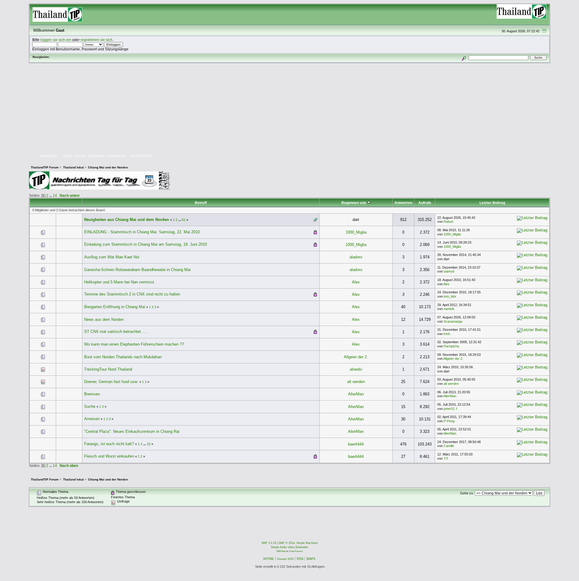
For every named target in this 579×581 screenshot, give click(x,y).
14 (55, 195)
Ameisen (92, 419)
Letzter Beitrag (492, 203)
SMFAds (280, 551)
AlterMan (356, 394)
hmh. (447, 334)
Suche (89, 406)
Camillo (449, 446)
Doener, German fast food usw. (111, 381)
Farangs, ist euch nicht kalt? (109, 444)
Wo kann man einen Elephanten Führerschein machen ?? (134, 344)
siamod (449, 271)
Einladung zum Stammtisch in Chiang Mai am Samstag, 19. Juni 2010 (145, 244)
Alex (356, 282)
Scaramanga (453, 321)
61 (183, 220)
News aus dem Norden (104, 319)
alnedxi (356, 369)
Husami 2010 (285, 558)
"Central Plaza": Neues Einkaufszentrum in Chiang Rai (131, 431)
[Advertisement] (289, 108)
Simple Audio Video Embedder (289, 547)
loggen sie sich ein (55, 40)
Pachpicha (451, 346)
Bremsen (92, 394)
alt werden (356, 381)
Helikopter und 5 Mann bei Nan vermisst (119, 282)
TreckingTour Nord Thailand (108, 369)
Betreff (201, 203)
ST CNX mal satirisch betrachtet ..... (116, 331)
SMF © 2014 (287, 542)
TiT (446, 458)
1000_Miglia (356, 232)
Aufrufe (424, 203)
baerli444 (356, 444)
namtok (449, 309)
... (51, 195)
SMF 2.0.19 (268, 542)
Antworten (403, 203)
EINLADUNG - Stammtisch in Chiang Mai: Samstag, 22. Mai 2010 (142, 232)
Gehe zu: (467, 493)
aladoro (356, 257)
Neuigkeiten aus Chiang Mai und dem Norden (126, 219)
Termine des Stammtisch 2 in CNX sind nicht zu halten (132, 294)
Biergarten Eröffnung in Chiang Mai (114, 307)
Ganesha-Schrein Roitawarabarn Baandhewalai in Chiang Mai (137, 269)
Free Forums (296, 551)
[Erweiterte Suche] (464, 57)
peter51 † (450, 408)
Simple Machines (307, 542)
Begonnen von (354, 203)
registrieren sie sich (96, 40)
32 (148, 444)
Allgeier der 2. (356, 357)
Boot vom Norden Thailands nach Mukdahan (123, 357)
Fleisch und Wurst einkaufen (109, 456)
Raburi (448, 221)
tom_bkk (450, 296)
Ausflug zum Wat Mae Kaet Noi (111, 257)
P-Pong (449, 421)
